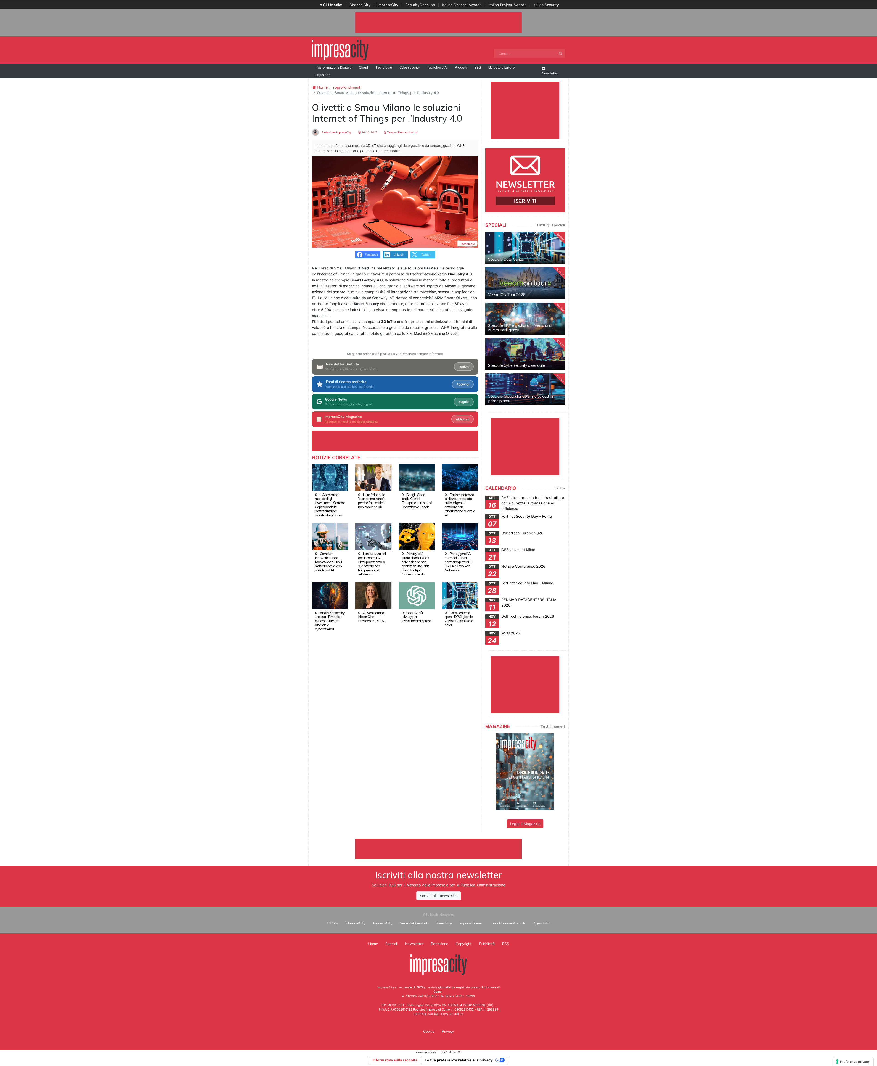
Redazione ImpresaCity (336, 132)
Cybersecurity (409, 67)
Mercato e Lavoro (501, 67)
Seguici (463, 402)
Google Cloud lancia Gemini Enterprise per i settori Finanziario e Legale (417, 500)
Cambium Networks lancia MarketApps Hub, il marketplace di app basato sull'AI (328, 561)
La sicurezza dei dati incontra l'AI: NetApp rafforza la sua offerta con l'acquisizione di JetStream (372, 563)
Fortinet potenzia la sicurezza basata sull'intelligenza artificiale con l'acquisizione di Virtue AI (460, 504)
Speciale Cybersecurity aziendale (516, 365)
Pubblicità (487, 943)
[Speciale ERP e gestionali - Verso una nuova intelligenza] (525, 319)
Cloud (363, 67)
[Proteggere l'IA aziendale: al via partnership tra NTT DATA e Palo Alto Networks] (460, 536)
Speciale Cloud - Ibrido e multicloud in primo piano (520, 398)
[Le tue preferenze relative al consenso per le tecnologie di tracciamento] (853, 1061)
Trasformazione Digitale (333, 67)
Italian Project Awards (507, 5)
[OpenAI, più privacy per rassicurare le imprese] (417, 595)
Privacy (448, 1031)
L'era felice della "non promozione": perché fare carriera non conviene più (371, 500)
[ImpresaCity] (340, 49)
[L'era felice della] (373, 477)
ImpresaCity (388, 5)
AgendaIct (541, 923)
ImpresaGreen (470, 923)
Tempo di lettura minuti (402, 132)
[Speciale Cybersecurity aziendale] (525, 354)
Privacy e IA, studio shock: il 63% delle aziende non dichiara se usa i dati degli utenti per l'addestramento (415, 563)
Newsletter (550, 73)
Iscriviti (464, 367)
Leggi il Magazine (525, 823)
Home (322, 87)
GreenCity (444, 923)
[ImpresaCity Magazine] (525, 771)
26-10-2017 (369, 132)
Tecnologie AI (437, 67)
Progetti (461, 67)
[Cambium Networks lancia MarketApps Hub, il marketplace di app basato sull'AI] (330, 536)
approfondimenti (347, 87)
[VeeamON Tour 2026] (525, 283)
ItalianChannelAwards (507, 923)
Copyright (464, 943)
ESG (478, 67)
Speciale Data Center (506, 259)
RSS (505, 943)
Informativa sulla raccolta (394, 1060)
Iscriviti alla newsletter (438, 895)
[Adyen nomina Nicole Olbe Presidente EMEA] (373, 595)
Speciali (391, 943)
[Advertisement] (438, 849)
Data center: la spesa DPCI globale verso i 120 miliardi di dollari (459, 618)
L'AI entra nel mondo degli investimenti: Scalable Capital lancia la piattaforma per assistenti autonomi (330, 504)
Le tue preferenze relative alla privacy (458, 1060)
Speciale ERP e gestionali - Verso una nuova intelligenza (520, 327)
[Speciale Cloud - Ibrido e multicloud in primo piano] (525, 389)
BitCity (332, 923)
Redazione (439, 943)
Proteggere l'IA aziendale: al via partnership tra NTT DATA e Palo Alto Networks (459, 561)
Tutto (560, 488)
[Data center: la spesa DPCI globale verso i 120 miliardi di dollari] (460, 595)
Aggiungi (462, 384)
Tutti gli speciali (550, 225)
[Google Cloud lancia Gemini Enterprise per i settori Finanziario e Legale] (417, 477)
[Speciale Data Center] (525, 248)
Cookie (428, 1031)
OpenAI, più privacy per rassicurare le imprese (416, 616)
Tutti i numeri (552, 726)
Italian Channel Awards (461, 5)
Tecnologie (383, 67)
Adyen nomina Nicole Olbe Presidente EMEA (371, 616)
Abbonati (462, 419)
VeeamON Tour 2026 (506, 294)
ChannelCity (359, 5)
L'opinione (322, 75)
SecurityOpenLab (420, 5)
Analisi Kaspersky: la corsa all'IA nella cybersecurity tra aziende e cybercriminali (330, 620)
